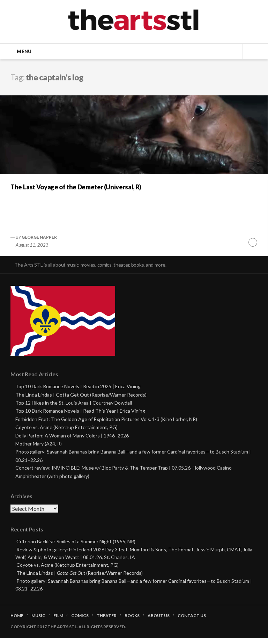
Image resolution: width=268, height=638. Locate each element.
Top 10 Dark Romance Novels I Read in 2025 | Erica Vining (78, 386)
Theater (107, 615)
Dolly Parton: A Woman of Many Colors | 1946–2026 (72, 435)
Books (132, 615)
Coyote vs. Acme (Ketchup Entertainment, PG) (66, 427)
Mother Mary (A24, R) (38, 444)
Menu (24, 51)
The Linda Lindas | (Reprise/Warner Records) (79, 573)
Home (16, 615)
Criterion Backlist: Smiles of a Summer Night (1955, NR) (75, 541)
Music (38, 615)
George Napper (39, 237)
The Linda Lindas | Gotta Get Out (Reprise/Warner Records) (81, 395)
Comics (80, 615)
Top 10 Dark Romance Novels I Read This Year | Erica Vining (80, 411)
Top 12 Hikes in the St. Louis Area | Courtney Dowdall (73, 403)
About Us (159, 615)
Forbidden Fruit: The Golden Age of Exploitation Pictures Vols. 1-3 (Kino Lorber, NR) (106, 419)
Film (58, 615)
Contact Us (192, 615)
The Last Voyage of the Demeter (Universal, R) (75, 187)
